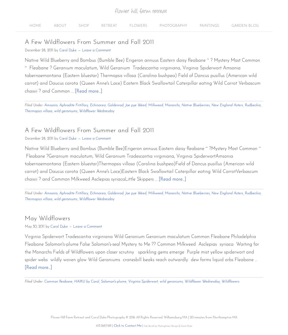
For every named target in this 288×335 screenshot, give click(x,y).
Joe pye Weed (135, 105)
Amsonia (51, 105)
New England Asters (227, 105)
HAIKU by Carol (86, 281)
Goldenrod (116, 105)
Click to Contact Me (128, 326)
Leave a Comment (96, 50)
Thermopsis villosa (38, 111)
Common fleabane (58, 281)
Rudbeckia (253, 105)
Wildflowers (230, 281)
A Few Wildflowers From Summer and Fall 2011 (89, 42)
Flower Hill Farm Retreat (144, 13)
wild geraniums (65, 111)
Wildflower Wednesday (96, 111)
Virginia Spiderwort (143, 281)
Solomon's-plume (113, 281)
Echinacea (98, 105)
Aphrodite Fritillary (73, 105)
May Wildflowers (47, 218)
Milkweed (155, 105)
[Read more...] (88, 91)
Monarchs (172, 105)
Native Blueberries (196, 105)
